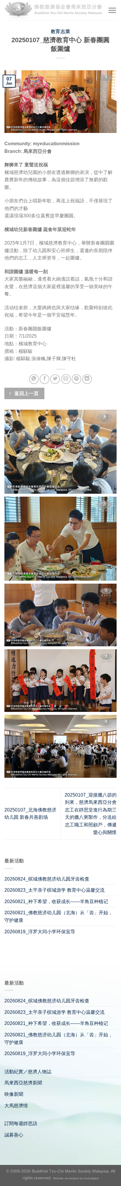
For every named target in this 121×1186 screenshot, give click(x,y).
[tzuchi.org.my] (53, 10)
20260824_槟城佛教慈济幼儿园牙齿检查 (46, 878)
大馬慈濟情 (16, 1105)
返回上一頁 (26, 393)
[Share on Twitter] (55, 379)
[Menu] (112, 10)
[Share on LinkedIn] (87, 379)
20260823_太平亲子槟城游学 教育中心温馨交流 (54, 890)
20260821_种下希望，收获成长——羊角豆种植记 (56, 901)
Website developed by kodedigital (76, 1178)
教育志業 (60, 31)
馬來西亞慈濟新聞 (23, 1082)
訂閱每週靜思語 (20, 1123)
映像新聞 (13, 1094)
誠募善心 (13, 1134)
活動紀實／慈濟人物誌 (27, 1071)
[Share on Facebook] (44, 379)
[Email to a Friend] (66, 379)
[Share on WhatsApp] (34, 379)
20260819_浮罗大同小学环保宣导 (39, 931)
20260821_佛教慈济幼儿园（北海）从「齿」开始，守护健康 (58, 916)
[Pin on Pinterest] (76, 379)
